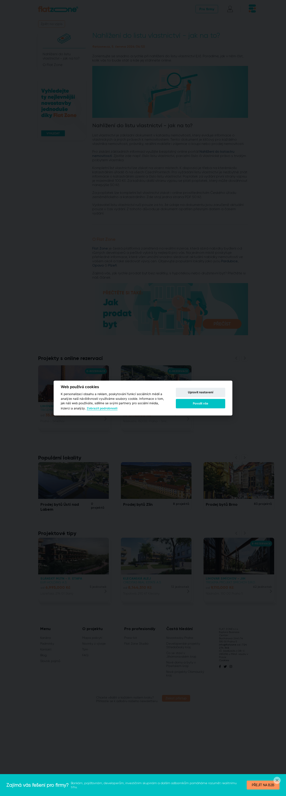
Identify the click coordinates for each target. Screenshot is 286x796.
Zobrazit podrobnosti (102, 408)
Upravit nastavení (200, 392)
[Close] (277, 780)
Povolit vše (200, 403)
